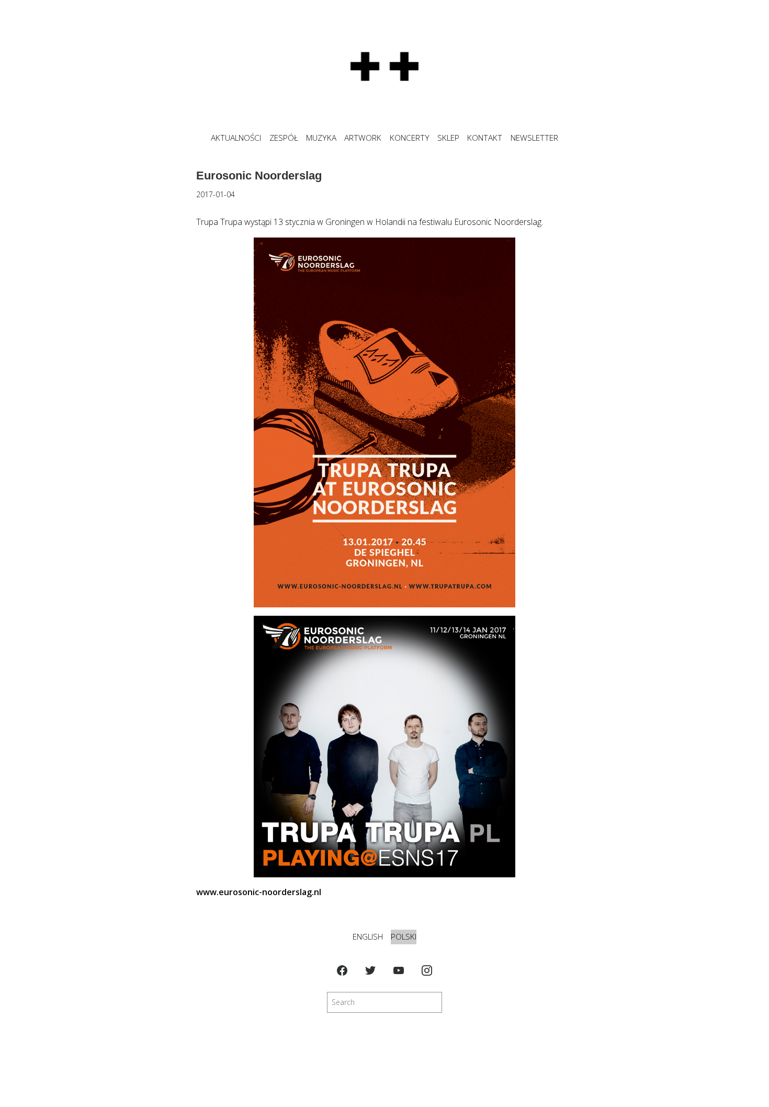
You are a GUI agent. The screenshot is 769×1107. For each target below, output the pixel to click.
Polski (403, 936)
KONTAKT (484, 137)
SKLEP (448, 137)
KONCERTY (409, 137)
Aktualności (236, 137)
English (368, 936)
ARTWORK (362, 137)
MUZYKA (321, 137)
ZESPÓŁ (283, 137)
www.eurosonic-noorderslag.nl (258, 892)
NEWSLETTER (534, 137)
